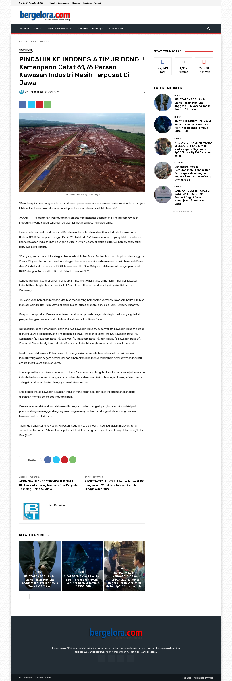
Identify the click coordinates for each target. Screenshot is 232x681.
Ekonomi (44, 41)
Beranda (23, 41)
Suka (163, 60)
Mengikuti (183, 60)
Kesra (124, 569)
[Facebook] (197, 3)
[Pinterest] (39, 104)
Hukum (39, 572)
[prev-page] (21, 596)
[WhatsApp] (47, 104)
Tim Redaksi (35, 92)
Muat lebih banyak (182, 211)
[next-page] (27, 596)
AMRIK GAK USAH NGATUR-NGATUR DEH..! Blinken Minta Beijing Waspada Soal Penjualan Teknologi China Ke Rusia (49, 485)
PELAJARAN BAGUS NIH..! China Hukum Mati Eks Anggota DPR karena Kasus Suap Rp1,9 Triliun (40, 581)
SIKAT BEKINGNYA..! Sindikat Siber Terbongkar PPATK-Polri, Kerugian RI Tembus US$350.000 (82, 581)
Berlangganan (204, 60)
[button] (208, 29)
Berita (34, 41)
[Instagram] (202, 3)
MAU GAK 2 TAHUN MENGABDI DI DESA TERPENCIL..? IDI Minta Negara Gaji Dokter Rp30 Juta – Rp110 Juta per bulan (124, 580)
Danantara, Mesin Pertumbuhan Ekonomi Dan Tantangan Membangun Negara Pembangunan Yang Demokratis (192, 173)
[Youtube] (210, 3)
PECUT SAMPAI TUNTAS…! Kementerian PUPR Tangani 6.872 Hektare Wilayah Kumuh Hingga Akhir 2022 (114, 485)
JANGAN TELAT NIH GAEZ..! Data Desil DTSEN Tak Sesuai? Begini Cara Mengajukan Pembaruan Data (192, 197)
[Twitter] (206, 3)
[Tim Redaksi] (22, 92)
